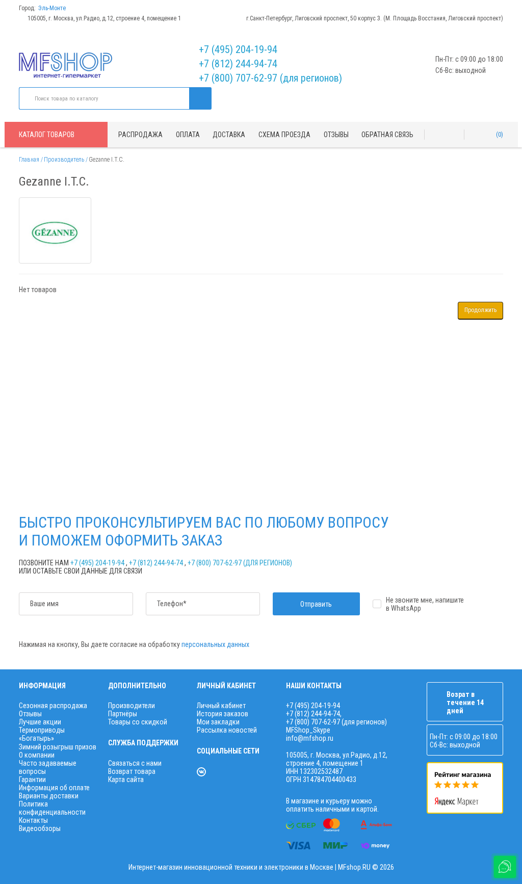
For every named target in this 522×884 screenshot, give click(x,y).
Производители (131, 705)
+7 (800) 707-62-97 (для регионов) (270, 78)
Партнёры (122, 714)
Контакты (33, 820)
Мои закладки (218, 722)
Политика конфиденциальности (52, 808)
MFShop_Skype (308, 730)
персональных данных (215, 644)
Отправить (316, 604)
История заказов (222, 714)
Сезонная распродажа (53, 705)
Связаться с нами (135, 763)
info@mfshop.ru (309, 738)
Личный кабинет (221, 705)
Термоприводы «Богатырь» (42, 734)
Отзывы (336, 135)
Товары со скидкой (137, 722)
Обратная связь (387, 135)
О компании (37, 755)
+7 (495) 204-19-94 (238, 49)
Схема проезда (284, 135)
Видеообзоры (40, 828)
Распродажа (140, 135)
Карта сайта (126, 779)
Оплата (188, 135)
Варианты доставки (49, 796)
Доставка (229, 135)
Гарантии (32, 779)
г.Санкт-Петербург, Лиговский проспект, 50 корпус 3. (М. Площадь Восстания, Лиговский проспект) (374, 18)
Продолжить (480, 310)
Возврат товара (131, 771)
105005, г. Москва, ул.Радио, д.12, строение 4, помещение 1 (104, 18)
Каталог (46, 135)
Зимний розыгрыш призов (57, 747)
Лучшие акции (40, 722)
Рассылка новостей (227, 730)
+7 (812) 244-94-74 (238, 64)
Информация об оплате (54, 788)
